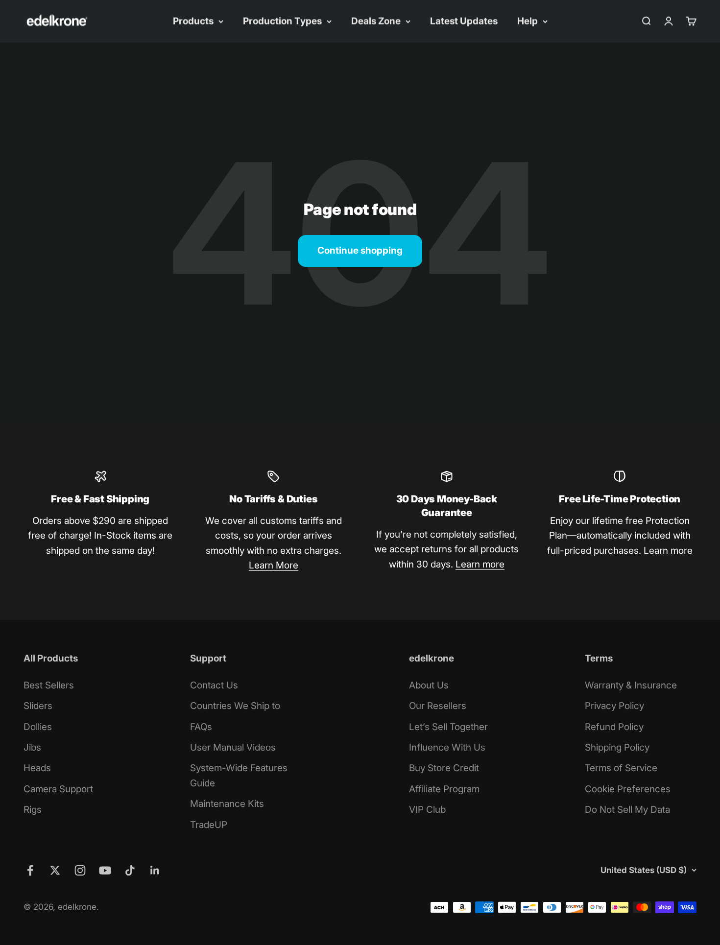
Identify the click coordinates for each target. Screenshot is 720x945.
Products (193, 20)
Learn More (273, 565)
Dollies (38, 726)
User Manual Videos (233, 747)
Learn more (480, 564)
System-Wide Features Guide (239, 775)
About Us (429, 685)
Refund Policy (614, 726)
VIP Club (427, 809)
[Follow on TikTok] (130, 870)
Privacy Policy (614, 705)
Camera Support (58, 789)
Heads (37, 768)
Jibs (32, 747)
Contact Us (214, 685)
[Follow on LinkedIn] (155, 870)
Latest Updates (464, 20)
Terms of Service (621, 768)
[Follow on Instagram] (80, 870)
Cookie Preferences (628, 789)
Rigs (33, 809)
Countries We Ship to (235, 705)
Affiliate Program (444, 789)
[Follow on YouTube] (105, 870)
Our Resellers (437, 705)
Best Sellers (49, 685)
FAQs (201, 726)
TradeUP (208, 824)
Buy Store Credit (444, 768)
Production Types (282, 20)
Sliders (38, 705)
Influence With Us (447, 747)
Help (527, 20)
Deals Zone (376, 20)
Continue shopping (360, 250)
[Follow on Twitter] (55, 870)
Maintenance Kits (227, 803)
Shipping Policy (617, 747)
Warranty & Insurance (631, 685)
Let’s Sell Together (448, 726)
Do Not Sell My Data (627, 809)
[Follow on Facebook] (30, 870)
